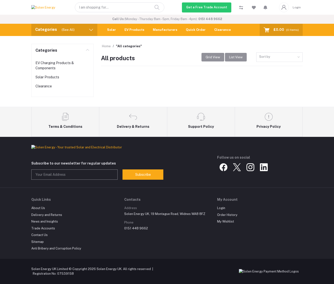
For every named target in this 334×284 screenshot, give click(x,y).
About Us (38, 208)
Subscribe (143, 175)
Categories (46, 50)
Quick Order (196, 30)
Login (297, 7)
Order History (227, 215)
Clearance (222, 30)
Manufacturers (165, 30)
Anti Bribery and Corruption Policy (56, 248)
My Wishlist (225, 221)
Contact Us (39, 235)
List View (236, 57)
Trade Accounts (43, 228)
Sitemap (37, 242)
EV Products (134, 30)
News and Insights (44, 221)
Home (106, 46)
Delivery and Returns (46, 215)
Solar (111, 30)
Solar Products (47, 77)
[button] (265, 7)
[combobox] (279, 57)
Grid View (213, 57)
